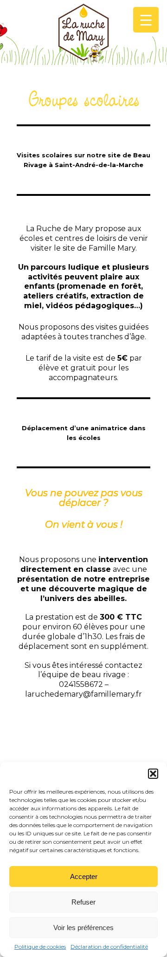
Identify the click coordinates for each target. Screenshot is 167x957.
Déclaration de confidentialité (109, 946)
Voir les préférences (83, 927)
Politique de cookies (40, 946)
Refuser (83, 902)
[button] (153, 773)
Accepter (83, 876)
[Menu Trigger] (146, 19)
